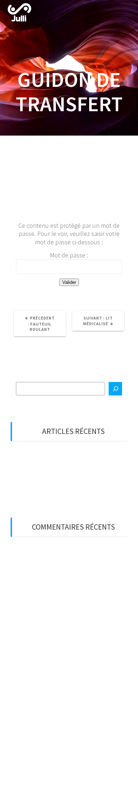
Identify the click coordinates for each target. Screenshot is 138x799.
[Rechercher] (115, 388)
